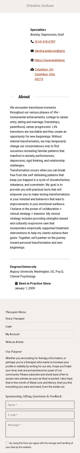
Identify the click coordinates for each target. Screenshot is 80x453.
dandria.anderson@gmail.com (54, 51)
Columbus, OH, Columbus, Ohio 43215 (45, 74)
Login (9, 326)
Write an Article (14, 342)
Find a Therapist (15, 318)
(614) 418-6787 (45, 41)
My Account (13, 334)
